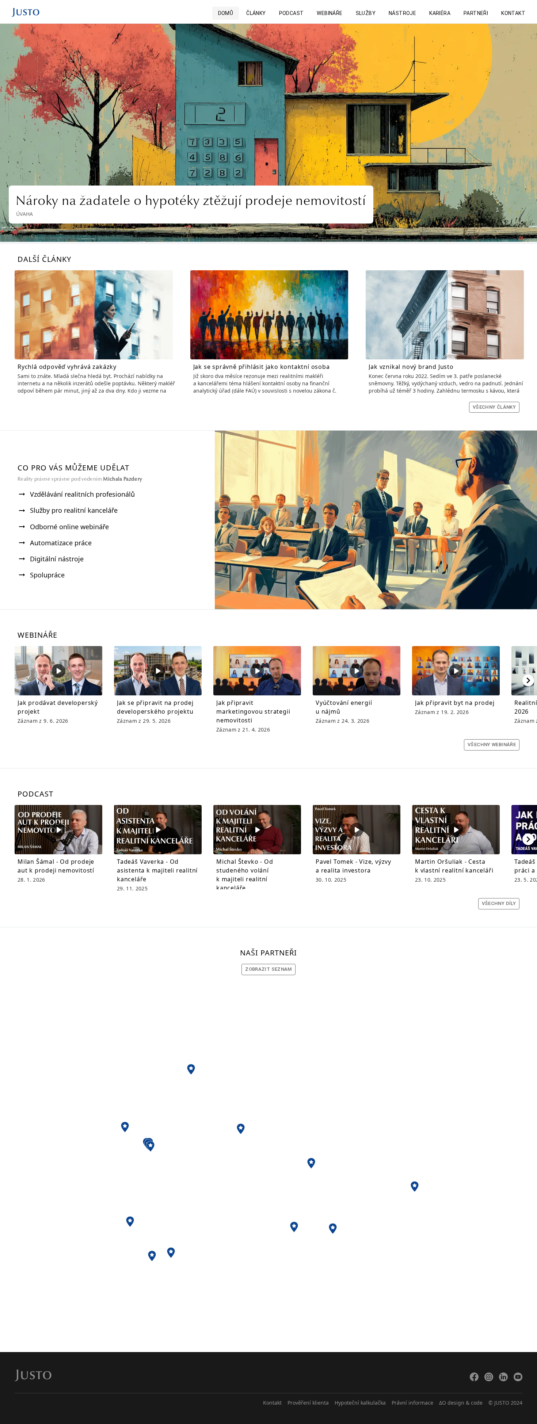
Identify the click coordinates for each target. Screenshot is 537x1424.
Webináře (329, 13)
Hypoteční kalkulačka (360, 1402)
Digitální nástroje (57, 558)
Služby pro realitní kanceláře (74, 510)
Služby (366, 13)
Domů (225, 13)
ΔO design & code (461, 1402)
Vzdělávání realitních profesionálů (82, 494)
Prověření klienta (308, 1402)
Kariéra (439, 13)
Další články (44, 259)
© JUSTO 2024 (505, 1402)
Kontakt (513, 13)
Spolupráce (47, 574)
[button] (191, 1069)
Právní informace (412, 1402)
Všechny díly (499, 903)
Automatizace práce (61, 542)
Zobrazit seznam (268, 969)
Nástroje (402, 13)
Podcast (291, 13)
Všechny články (494, 407)
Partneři (476, 13)
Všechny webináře (492, 744)
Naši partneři (268, 953)
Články (256, 13)
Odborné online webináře (69, 526)
